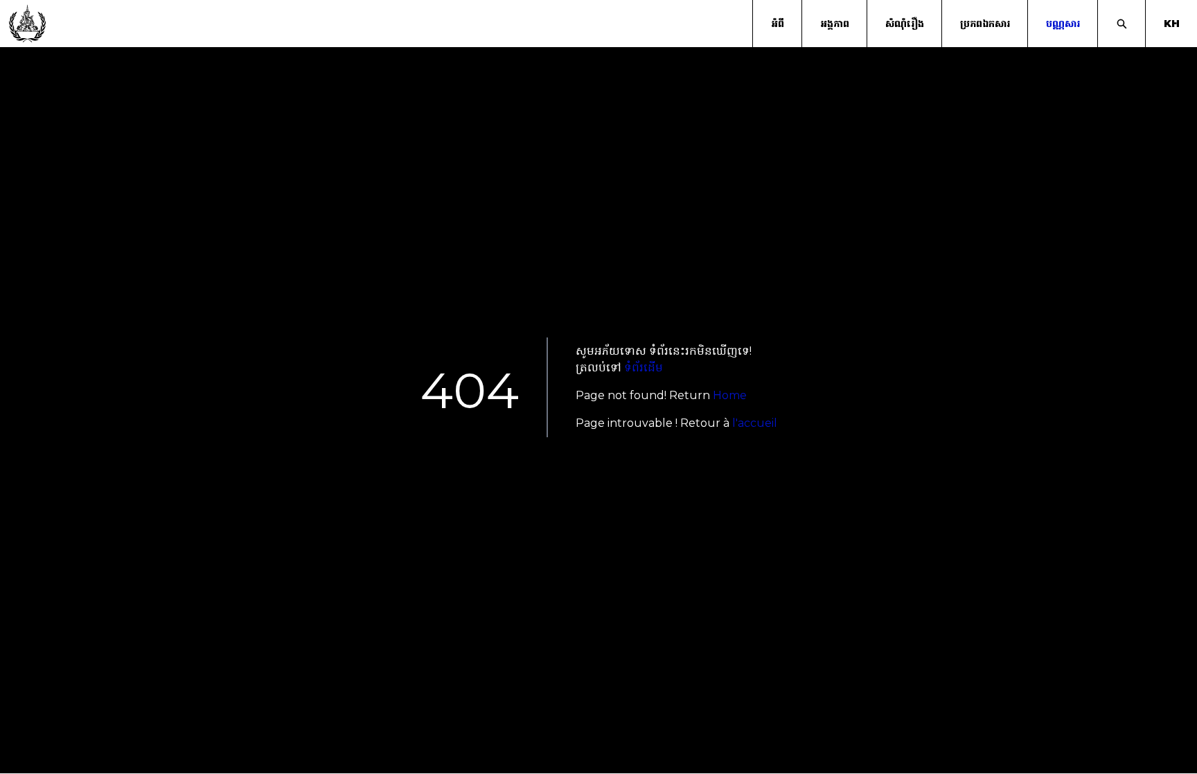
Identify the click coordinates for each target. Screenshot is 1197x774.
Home (730, 395)
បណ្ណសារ (1063, 23)
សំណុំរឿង (904, 23)
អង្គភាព (834, 23)
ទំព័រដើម (643, 367)
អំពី (777, 23)
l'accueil (754, 423)
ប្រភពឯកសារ (985, 23)
